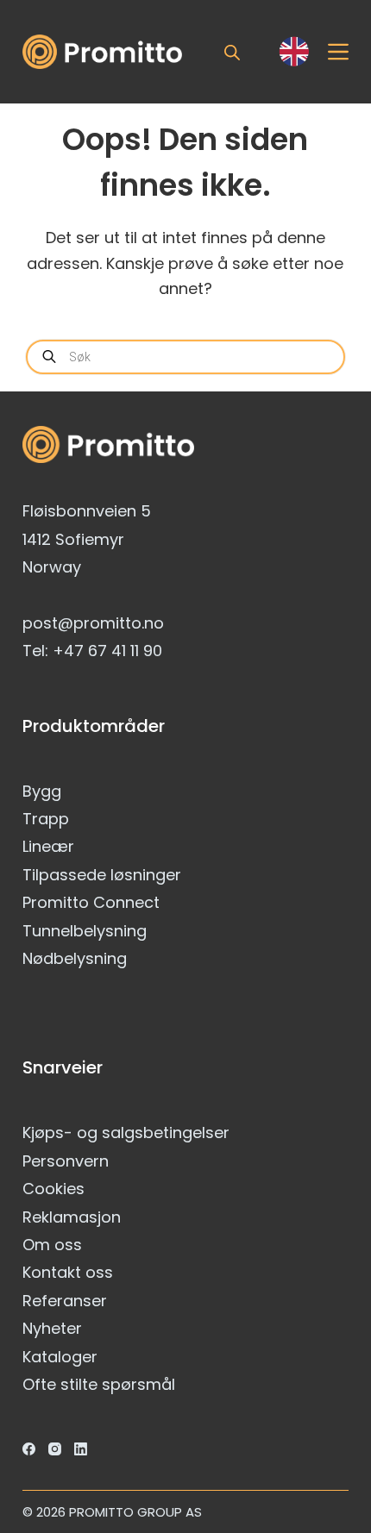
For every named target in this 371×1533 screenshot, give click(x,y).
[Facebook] (28, 1448)
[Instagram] (54, 1448)
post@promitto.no (93, 623)
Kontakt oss (67, 1272)
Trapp (45, 818)
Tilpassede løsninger (101, 874)
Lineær (48, 846)
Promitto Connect (91, 902)
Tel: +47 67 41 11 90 (92, 650)
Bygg (41, 791)
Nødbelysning (74, 958)
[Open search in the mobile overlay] (232, 51)
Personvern (65, 1161)
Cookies (53, 1188)
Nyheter (52, 1328)
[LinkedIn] (80, 1448)
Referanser (64, 1300)
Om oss (52, 1244)
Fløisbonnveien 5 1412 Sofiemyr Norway (86, 539)
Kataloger (59, 1356)
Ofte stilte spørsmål (98, 1384)
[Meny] (338, 51)
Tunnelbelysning (84, 931)
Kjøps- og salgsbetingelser (126, 1132)
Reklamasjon (71, 1217)
